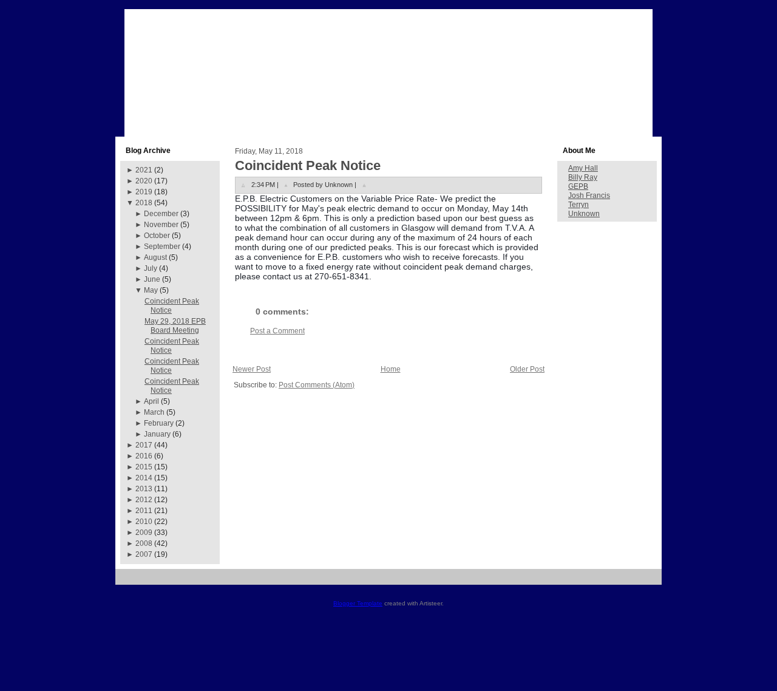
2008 (143, 543)
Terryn (578, 204)
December (161, 213)
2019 (143, 192)
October (157, 235)
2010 (143, 521)
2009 (143, 532)
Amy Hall (583, 168)
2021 (143, 170)
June (152, 279)
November (161, 224)
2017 (143, 445)
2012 (143, 499)
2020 (143, 181)
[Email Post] (364, 184)
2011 (143, 510)
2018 (143, 203)
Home (391, 369)
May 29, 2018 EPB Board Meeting (175, 326)
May (151, 290)
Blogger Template (357, 603)
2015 (143, 467)
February (159, 423)
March (154, 412)
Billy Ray (582, 177)
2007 (143, 554)
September (162, 246)
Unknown (584, 213)
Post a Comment (277, 331)
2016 (143, 456)
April (151, 401)
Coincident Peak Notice (308, 165)
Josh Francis (589, 195)
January (157, 434)
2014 (143, 478)
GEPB (578, 186)
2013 (143, 489)
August (155, 257)
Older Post (527, 369)
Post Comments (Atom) (317, 385)
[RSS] (129, 581)
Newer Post (251, 369)
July (150, 268)
